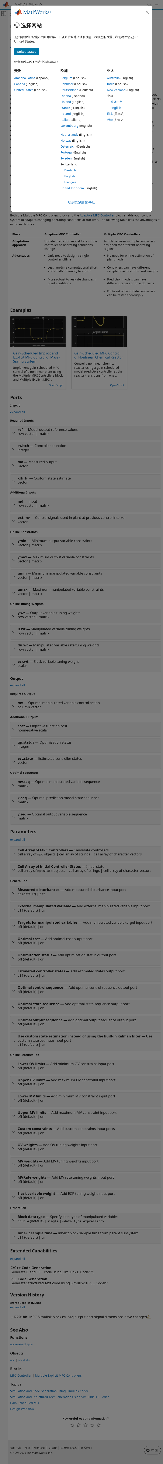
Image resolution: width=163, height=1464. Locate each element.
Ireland (65, 114)
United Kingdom (72, 188)
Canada (19, 84)
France (65, 108)
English (69, 176)
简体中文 (116, 102)
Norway (65, 140)
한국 (110, 120)
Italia (64, 120)
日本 (110, 114)
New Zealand (116, 90)
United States (23, 90)
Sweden (66, 158)
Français (70, 182)
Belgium (66, 78)
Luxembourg (69, 126)
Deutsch (70, 170)
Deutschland (69, 90)
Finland (65, 102)
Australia (113, 78)
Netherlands (69, 134)
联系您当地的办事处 (81, 202)
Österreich (68, 146)
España (65, 96)
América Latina (24, 78)
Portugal (66, 152)
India (110, 84)
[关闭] (147, 12)
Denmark (66, 84)
